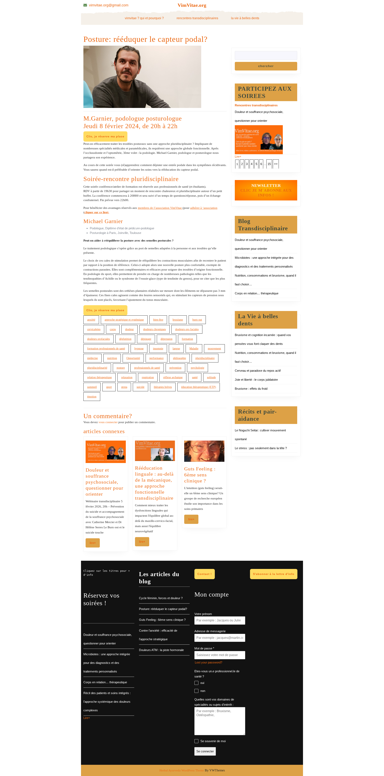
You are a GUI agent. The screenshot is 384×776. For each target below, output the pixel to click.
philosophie (179, 358)
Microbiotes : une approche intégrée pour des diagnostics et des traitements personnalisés (106, 662)
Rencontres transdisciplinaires (197, 18)
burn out (197, 319)
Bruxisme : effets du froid (251, 388)
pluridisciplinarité (97, 367)
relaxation (126, 377)
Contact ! (204, 574)
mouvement (214, 348)
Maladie (193, 348)
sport (109, 387)
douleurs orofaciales (98, 338)
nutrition (112, 358)
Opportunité (133, 358)
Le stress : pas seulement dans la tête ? (261, 448)
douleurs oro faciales (187, 329)
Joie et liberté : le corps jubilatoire (256, 379)
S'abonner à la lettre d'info (273, 574)
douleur (129, 329)
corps (113, 329)
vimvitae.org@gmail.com (108, 5)
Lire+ (95, 543)
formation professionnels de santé (106, 348)
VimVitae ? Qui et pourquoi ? (144, 18)
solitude (211, 377)
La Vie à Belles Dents (245, 18)
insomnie (158, 348)
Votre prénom (203, 614)
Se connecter (205, 751)
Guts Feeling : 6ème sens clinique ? (200, 474)
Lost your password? (208, 662)
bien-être (158, 319)
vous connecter (108, 422)
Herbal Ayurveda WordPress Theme (181, 770)
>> (276, 164)
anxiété (91, 319)
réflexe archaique (173, 377)
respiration (148, 377)
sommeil (92, 387)
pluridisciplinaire (205, 358)
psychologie (197, 367)
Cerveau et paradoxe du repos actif (258, 370)
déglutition (125, 338)
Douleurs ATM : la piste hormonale (161, 650)
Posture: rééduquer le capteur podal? (163, 609)
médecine (92, 358)
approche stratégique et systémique (124, 319)
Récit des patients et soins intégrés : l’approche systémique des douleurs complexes (107, 701)
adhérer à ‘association (203, 207)
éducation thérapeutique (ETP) (198, 387)
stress (124, 387)
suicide (140, 387)
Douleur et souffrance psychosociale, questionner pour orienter (104, 482)
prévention (175, 367)
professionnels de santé (147, 367)
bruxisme (178, 319)
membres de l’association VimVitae (160, 207)
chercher (266, 66)
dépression (166, 338)
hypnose (139, 348)
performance (156, 358)
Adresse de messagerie (210, 631)
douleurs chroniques (154, 329)
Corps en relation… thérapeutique (256, 293)
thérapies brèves (163, 387)
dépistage (146, 338)
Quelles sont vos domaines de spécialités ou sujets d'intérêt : (214, 702)
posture (121, 367)
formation (187, 338)
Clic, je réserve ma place (105, 136)
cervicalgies (93, 329)
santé (195, 377)
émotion (91, 396)
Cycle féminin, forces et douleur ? (161, 598)
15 (269, 164)
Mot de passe (204, 648)
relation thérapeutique (99, 377)
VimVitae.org (192, 5)
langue (176, 348)
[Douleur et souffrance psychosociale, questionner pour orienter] (259, 139)
